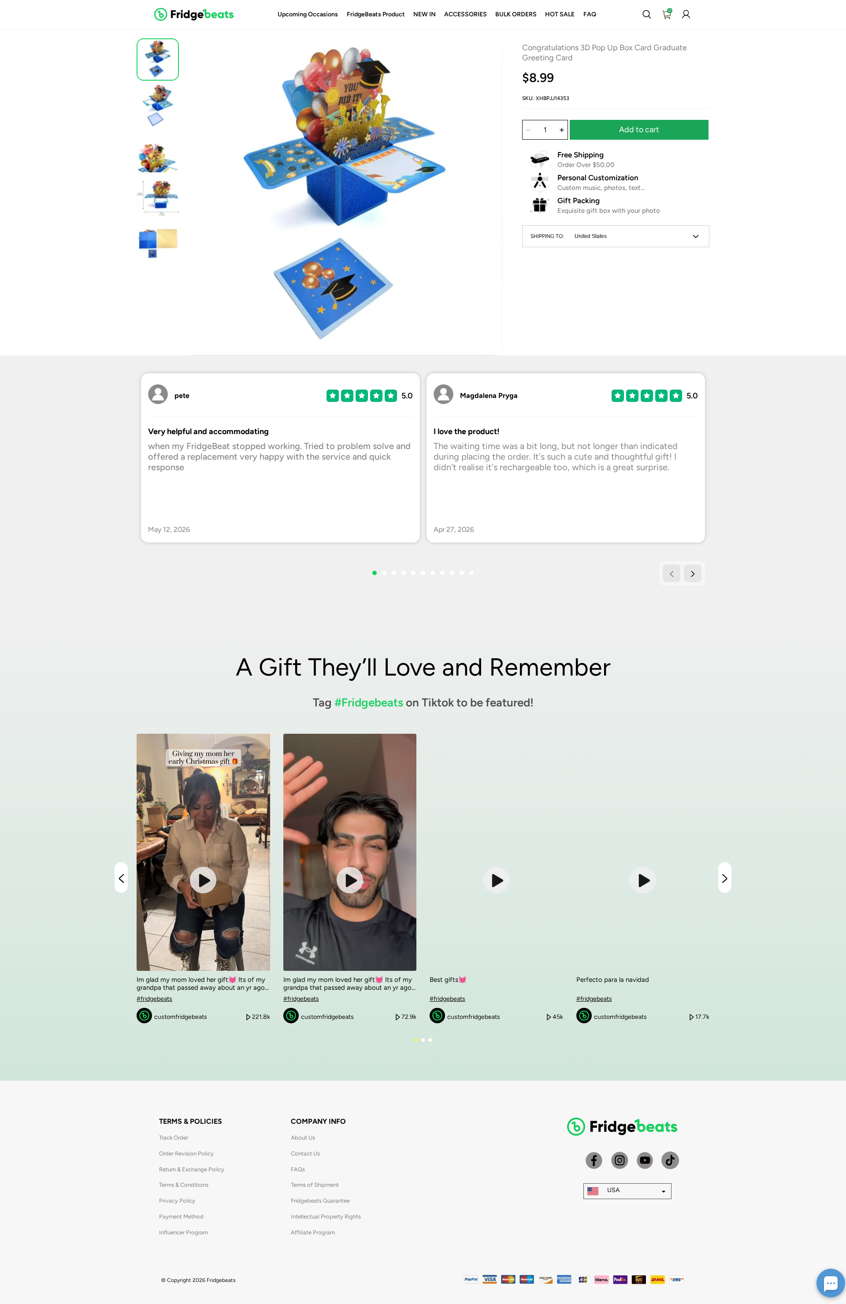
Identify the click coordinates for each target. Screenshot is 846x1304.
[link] (308, 14)
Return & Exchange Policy (191, 1169)
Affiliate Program (313, 1232)
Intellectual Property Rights (326, 1216)
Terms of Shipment (315, 1184)
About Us (303, 1137)
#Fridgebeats (368, 702)
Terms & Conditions (183, 1184)
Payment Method (181, 1216)
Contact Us (305, 1153)
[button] (646, 14)
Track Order (173, 1137)
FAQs (298, 1169)
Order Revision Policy (186, 1153)
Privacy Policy (177, 1200)
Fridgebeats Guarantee (320, 1200)
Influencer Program (183, 1232)
